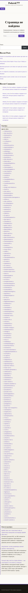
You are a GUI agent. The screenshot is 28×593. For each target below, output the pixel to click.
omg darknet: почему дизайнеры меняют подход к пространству (12, 547)
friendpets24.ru (8, 223)
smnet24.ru (7, 451)
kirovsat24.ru (7, 277)
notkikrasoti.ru (8, 371)
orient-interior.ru (8, 381)
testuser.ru (7, 477)
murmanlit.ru (7, 353)
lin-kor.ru (6, 297)
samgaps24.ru (8, 431)
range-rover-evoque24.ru (10, 407)
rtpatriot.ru (7, 423)
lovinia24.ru (7, 305)
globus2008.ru (8, 229)
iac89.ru (6, 251)
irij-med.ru (7, 261)
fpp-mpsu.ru (7, 219)
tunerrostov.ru (7, 493)
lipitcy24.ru (7, 299)
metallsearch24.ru (8, 329)
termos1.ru (7, 475)
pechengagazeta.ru (9, 393)
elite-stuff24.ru (8, 201)
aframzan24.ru (8, 135)
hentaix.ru (6, 245)
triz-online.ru (7, 487)
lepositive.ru (7, 293)
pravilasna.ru (7, 399)
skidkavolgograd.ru (9, 449)
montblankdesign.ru (9, 343)
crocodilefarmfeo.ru (9, 179)
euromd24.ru (7, 211)
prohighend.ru (7, 403)
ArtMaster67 (6, 108)
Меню (2, 8)
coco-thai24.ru (8, 171)
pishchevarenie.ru (8, 395)
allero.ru (6, 139)
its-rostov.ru (7, 265)
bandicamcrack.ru (8, 155)
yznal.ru (6, 516)
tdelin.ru (6, 469)
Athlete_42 (5, 87)
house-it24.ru (7, 249)
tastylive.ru (7, 467)
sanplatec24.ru (8, 433)
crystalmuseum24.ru (9, 183)
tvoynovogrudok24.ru (9, 495)
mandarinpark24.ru (9, 311)
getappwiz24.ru (8, 227)
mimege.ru (7, 331)
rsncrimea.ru (7, 421)
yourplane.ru (7, 513)
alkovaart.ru (7, 137)
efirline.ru (6, 199)
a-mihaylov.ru (7, 141)
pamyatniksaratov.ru (9, 385)
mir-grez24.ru (7, 335)
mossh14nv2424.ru (9, 345)
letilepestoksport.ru (9, 295)
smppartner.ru (7, 455)
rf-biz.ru (6, 417)
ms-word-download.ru (10, 349)
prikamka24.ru (8, 401)
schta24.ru (7, 437)
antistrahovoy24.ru (9, 145)
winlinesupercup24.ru (9, 507)
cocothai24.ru (7, 173)
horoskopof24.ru (8, 247)
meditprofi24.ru (8, 323)
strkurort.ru (7, 465)
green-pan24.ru (8, 233)
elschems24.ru (8, 205)
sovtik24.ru (7, 457)
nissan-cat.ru (7, 367)
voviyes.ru (6, 503)
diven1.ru (6, 189)
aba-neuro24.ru (8, 133)
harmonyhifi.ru (8, 243)
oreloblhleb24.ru (8, 377)
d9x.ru (5, 185)
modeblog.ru (7, 341)
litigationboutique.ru (9, 301)
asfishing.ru (7, 151)
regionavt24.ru (8, 413)
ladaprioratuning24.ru (9, 291)
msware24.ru (7, 347)
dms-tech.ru (7, 191)
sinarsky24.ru (7, 445)
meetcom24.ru (8, 325)
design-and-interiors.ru (10, 187)
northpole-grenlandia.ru (10, 369)
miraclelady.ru (7, 333)
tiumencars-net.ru (8, 481)
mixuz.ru (6, 339)
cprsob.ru (6, 177)
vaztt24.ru (6, 499)
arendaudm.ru (8, 149)
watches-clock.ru (8, 506)
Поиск (1, 44)
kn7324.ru (6, 279)
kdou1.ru (6, 273)
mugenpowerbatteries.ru (10, 351)
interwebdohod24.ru (9, 257)
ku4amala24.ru (8, 287)
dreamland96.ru (8, 195)
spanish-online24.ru (9, 459)
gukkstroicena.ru (8, 239)
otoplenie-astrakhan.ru (10, 383)
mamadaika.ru (8, 307)
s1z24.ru (6, 429)
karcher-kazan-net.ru (9, 271)
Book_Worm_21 (6, 116)
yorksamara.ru (8, 512)
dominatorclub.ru (8, 193)
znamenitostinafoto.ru (10, 517)
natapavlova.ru (8, 359)
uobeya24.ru (7, 497)
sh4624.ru (6, 441)
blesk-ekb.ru (7, 161)
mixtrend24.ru (7, 337)
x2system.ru (7, 510)
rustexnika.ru (7, 427)
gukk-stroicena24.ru (9, 237)
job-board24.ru (8, 267)
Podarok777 (14, 3)
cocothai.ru (7, 175)
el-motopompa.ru (8, 203)
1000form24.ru (8, 131)
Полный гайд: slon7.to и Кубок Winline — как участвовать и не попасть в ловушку (13, 561)
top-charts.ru (7, 483)
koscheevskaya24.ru (9, 283)
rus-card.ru (7, 425)
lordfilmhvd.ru (7, 303)
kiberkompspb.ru (8, 275)
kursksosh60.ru (8, 289)
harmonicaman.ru (8, 241)
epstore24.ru (7, 209)
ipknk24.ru (7, 259)
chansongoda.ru (8, 167)
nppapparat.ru (7, 373)
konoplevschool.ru (9, 281)
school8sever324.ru (9, 435)
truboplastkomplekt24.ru (10, 489)
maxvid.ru (6, 321)
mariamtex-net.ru (8, 315)
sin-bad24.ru (7, 447)
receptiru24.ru (7, 411)
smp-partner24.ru (8, 453)
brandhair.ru (7, 165)
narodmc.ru (7, 357)
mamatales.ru (7, 309)
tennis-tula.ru (7, 471)
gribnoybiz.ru (7, 235)
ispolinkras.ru (7, 263)
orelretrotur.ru (7, 379)
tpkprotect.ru (7, 485)
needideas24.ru (8, 361)
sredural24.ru (7, 461)
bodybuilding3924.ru (9, 163)
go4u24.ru (6, 231)
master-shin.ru (8, 319)
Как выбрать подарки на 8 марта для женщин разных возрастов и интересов (14, 95)
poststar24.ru (7, 397)
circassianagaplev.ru (9, 169)
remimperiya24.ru (8, 415)
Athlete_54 (5, 101)
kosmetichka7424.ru (9, 285)
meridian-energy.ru (9, 327)
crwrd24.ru (7, 181)
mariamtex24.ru (8, 313)
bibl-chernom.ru (8, 159)
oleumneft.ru (7, 375)
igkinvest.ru (7, 255)
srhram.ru (6, 463)
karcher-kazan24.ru (9, 269)
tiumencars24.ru (8, 479)
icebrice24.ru (7, 253)
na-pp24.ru (7, 355)
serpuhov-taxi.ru (8, 439)
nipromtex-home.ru (9, 365)
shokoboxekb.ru (8, 443)
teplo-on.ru (7, 473)
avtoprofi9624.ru (8, 153)
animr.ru (6, 143)
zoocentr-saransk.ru (9, 520)
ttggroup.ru (7, 491)
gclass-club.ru (8, 225)
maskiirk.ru (7, 317)
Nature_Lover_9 (7, 93)
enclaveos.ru (7, 207)
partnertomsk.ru (8, 387)
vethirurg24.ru (7, 502)
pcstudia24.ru (7, 389)
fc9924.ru (6, 213)
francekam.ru (7, 221)
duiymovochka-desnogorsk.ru (12, 197)
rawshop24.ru (7, 409)
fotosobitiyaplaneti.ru (9, 217)
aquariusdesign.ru (8, 147)
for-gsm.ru (7, 215)
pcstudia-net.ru (8, 391)
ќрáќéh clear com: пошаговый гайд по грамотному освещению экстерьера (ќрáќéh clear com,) (13, 532)
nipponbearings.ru (9, 363)
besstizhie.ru (7, 157)
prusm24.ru (7, 405)
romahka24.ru (7, 419)
